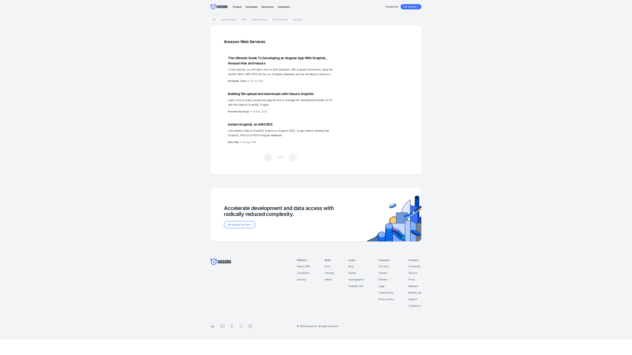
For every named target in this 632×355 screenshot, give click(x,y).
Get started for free (238, 224)
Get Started (409, 6)
